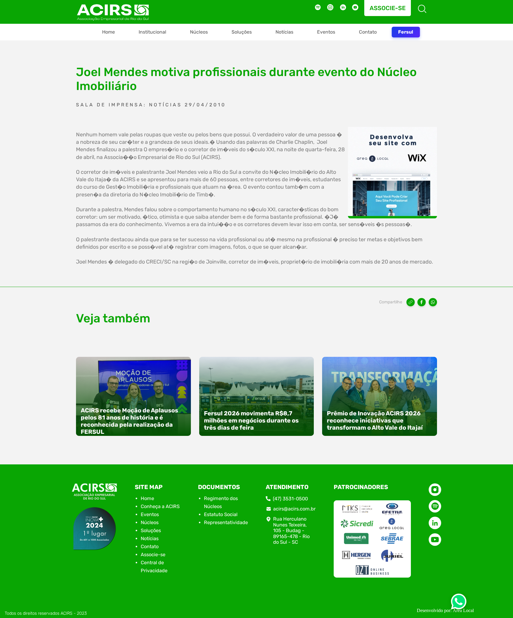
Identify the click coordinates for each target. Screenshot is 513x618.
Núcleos (199, 32)
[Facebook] (421, 302)
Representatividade (226, 522)
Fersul (405, 32)
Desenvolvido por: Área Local (445, 610)
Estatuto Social (221, 514)
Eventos (326, 32)
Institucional (152, 32)
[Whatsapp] (458, 603)
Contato (368, 32)
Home (108, 32)
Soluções (242, 32)
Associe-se (388, 8)
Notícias (284, 32)
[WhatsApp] (433, 302)
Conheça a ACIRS (160, 506)
